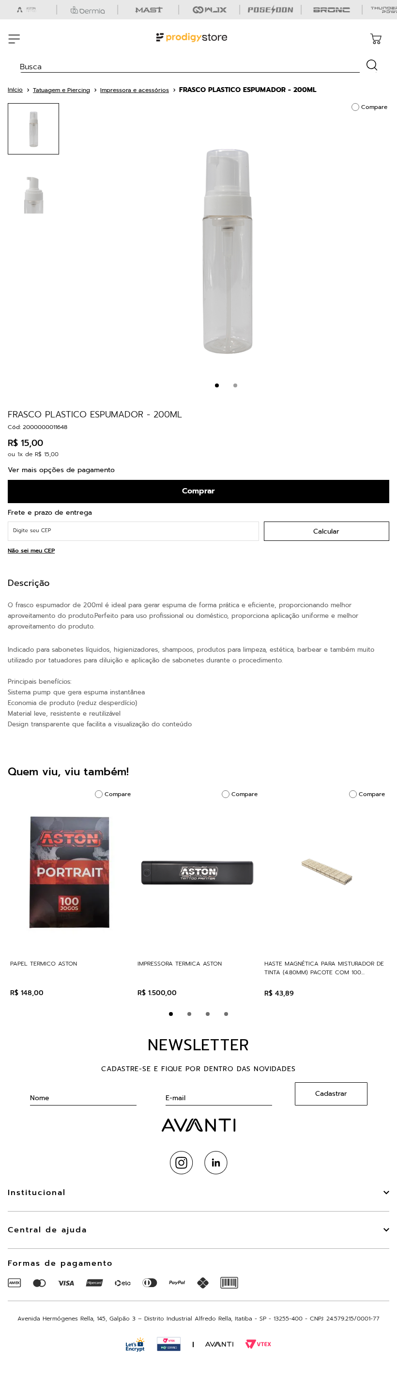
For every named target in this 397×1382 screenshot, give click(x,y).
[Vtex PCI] (168, 1344)
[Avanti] (219, 1344)
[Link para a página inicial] (15, 89)
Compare (374, 107)
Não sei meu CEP (31, 550)
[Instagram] (181, 1162)
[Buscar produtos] (372, 65)
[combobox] (198, 63)
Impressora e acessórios (134, 90)
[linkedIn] (216, 1162)
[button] (171, 1014)
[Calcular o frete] (326, 531)
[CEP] (133, 524)
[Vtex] (258, 1344)
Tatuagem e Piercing (61, 90)
